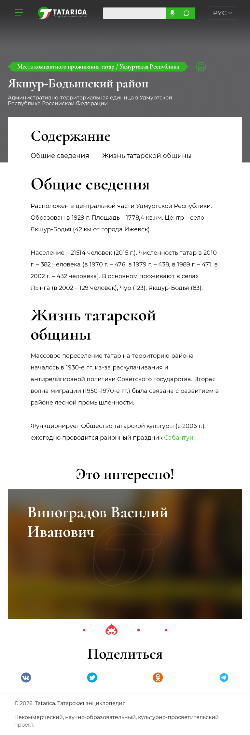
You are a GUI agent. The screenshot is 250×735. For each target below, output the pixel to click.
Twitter (92, 677)
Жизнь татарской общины (147, 156)
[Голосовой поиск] (172, 13)
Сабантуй (178, 437)
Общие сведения (60, 156)
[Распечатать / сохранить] (201, 66)
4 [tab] (166, 630)
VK (26, 677)
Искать (186, 13)
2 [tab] (111, 630)
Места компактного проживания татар (66, 66)
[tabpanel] (125, 554)
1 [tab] (84, 630)
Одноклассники (158, 677)
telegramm (224, 677)
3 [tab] (138, 630)
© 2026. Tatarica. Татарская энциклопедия (70, 703)
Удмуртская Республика (149, 66)
